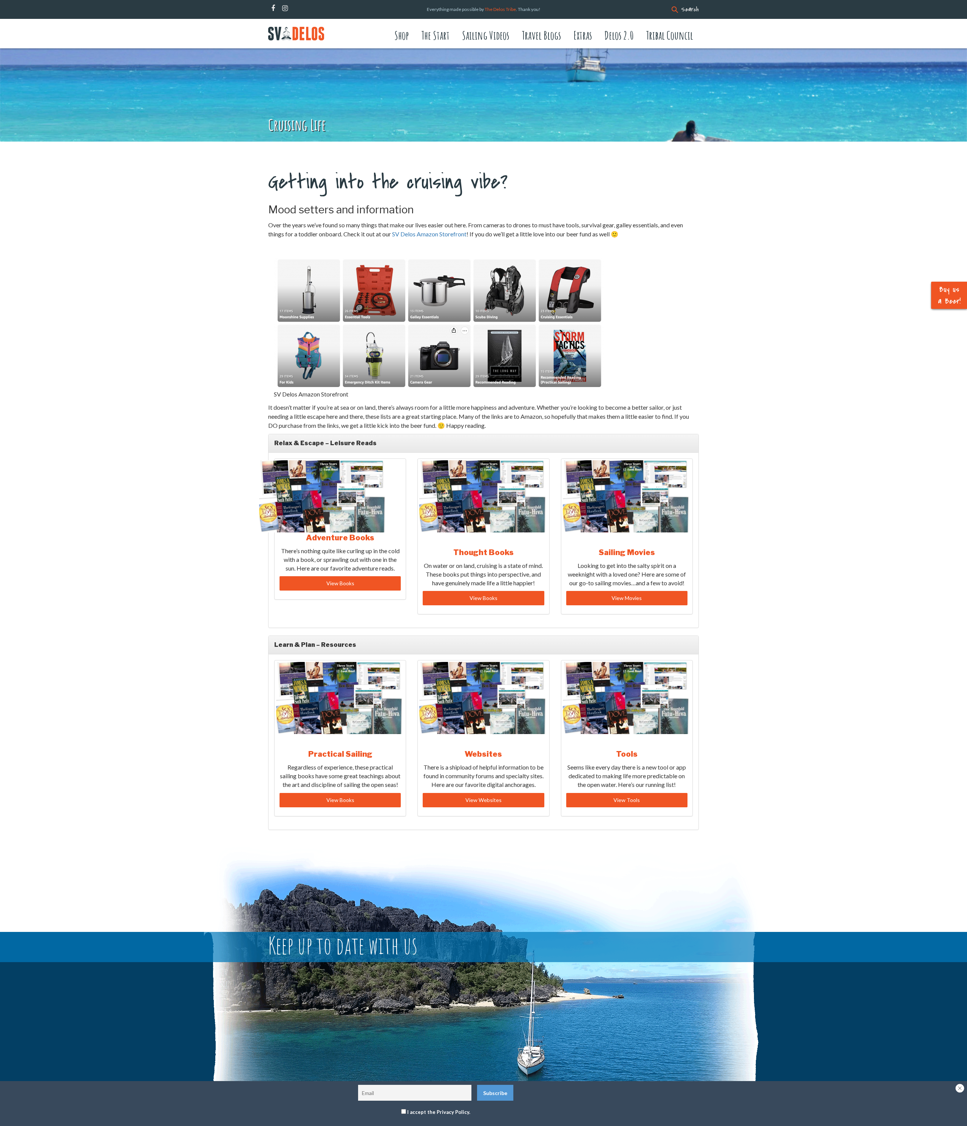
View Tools (626, 800)
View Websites (483, 800)
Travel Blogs (541, 35)
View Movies (627, 598)
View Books (340, 583)
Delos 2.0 (618, 35)
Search (690, 9)
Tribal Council (669, 35)
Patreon (295, 8)
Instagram (285, 8)
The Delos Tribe (500, 9)
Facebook (273, 8)
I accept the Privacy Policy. (438, 1112)
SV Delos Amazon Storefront (429, 234)
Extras (582, 35)
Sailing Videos (485, 35)
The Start (435, 35)
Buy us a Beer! (949, 295)
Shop (401, 35)
